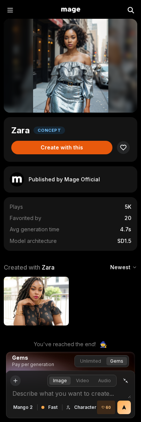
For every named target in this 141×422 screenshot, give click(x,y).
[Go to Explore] (70, 10)
